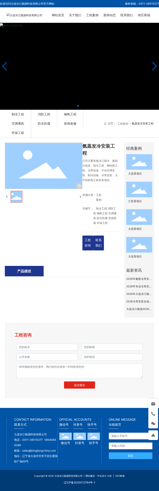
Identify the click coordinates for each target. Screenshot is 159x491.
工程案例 (122, 123)
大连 (109, 475)
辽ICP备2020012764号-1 (79, 482)
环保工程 (18, 133)
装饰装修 (70, 123)
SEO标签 (120, 475)
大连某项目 (135, 173)
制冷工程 (18, 114)
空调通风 (18, 123)
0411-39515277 (32, 439)
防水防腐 (44, 123)
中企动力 (101, 475)
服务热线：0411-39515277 (142, 3)
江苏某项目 (135, 201)
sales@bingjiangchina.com (39, 450)
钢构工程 (70, 114)
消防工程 (44, 114)
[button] (78, 106)
